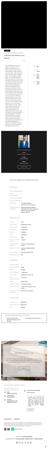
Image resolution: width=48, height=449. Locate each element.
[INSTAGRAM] (22, 443)
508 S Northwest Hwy (12, 401)
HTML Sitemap (38, 438)
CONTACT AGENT (24, 166)
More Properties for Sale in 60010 (33, 318)
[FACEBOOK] (19, 443)
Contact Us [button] (24, 368)
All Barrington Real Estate (12, 318)
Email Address (31, 392)
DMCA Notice (29, 438)
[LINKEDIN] (28, 443)
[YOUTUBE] (17, 443)
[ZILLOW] (31, 443)
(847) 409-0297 (24, 158)
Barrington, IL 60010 (12, 402)
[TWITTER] (25, 443)
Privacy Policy (20, 438)
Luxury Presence (27, 436)
